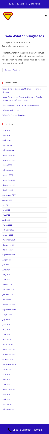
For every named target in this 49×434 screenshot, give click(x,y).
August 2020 (7, 314)
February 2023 (8, 170)
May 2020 (6, 329)
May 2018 (6, 394)
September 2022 (9, 195)
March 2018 (7, 404)
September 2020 (9, 309)
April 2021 (6, 279)
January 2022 (7, 235)
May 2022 (6, 215)
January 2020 (7, 344)
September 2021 (9, 254)
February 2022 (8, 230)
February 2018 (8, 409)
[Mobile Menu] (46, 16)
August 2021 (7, 260)
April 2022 (6, 220)
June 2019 (6, 374)
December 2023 (8, 155)
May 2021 (6, 274)
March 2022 (7, 225)
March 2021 (7, 284)
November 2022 (8, 185)
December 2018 (8, 389)
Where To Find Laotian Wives (14, 115)
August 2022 (7, 200)
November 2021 (8, 245)
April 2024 (6, 140)
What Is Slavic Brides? (11, 110)
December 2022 (8, 180)
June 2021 (6, 270)
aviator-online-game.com (17, 46)
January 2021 (7, 294)
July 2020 (6, 319)
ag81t (8, 42)
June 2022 (6, 210)
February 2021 (8, 289)
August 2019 (7, 369)
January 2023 (7, 175)
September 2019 (9, 364)
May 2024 (6, 135)
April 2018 (6, 399)
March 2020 (7, 339)
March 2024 (7, 145)
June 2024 (6, 130)
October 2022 (7, 190)
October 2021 (7, 250)
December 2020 (8, 299)
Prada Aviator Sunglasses (23, 36)
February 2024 (8, 150)
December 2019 (8, 349)
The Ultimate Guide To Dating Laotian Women (20, 105)
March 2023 (7, 165)
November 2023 (8, 160)
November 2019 (8, 354)
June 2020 (6, 324)
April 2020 (6, 334)
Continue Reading (14, 69)
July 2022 (6, 205)
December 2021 (8, 240)
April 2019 (6, 384)
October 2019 (7, 359)
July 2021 (6, 264)
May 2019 (6, 379)
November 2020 (8, 304)
